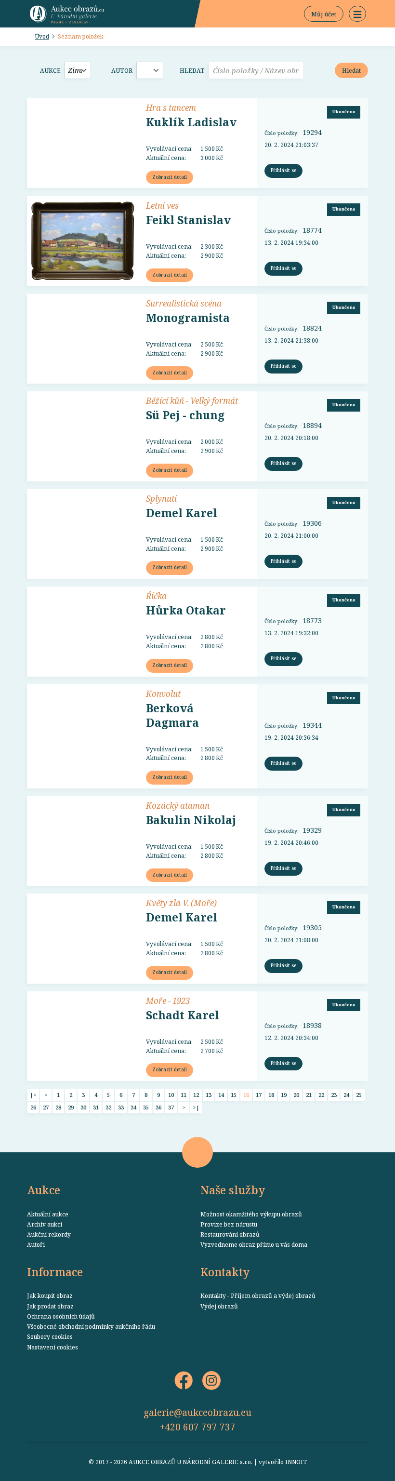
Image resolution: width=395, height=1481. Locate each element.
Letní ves (162, 205)
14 (221, 1094)
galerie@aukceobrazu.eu (197, 1412)
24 (346, 1094)
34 (133, 1107)
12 (196, 1094)
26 (33, 1107)
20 (296, 1094)
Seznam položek (81, 36)
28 (58, 1107)
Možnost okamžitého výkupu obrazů (251, 1214)
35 (146, 1107)
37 (171, 1107)
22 (321, 1094)
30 (83, 1107)
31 (96, 1107)
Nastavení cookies (52, 1347)
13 (208, 1094)
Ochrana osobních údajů (61, 1316)
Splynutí (161, 498)
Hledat (192, 70)
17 (259, 1094)
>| (196, 1107)
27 (46, 1107)
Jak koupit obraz (50, 1295)
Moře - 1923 (168, 1000)
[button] (357, 14)
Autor (121, 70)
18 (271, 1094)
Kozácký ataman (178, 805)
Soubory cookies (50, 1336)
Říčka (156, 595)
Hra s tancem (171, 107)
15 (234, 1094)
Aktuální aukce (47, 1214)
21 (309, 1094)
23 (334, 1094)
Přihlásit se (283, 170)
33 (121, 1107)
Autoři (36, 1244)
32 (108, 1107)
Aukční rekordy (49, 1234)
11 (183, 1094)
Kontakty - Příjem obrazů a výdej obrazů (258, 1295)
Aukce (50, 70)
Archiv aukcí (44, 1224)
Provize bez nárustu (228, 1224)
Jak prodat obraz (50, 1306)
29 (71, 1107)
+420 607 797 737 (198, 1426)
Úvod (42, 36)
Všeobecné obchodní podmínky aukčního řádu (91, 1326)
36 (158, 1107)
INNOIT (296, 1461)
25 (359, 1094)
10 (171, 1094)
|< (33, 1094)
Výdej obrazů (219, 1306)
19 (284, 1094)
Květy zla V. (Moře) (181, 902)
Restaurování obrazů (230, 1234)
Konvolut (163, 693)
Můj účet (323, 14)
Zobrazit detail (169, 176)
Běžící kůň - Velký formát (192, 400)
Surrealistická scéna (184, 303)
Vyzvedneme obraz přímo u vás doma (253, 1244)
